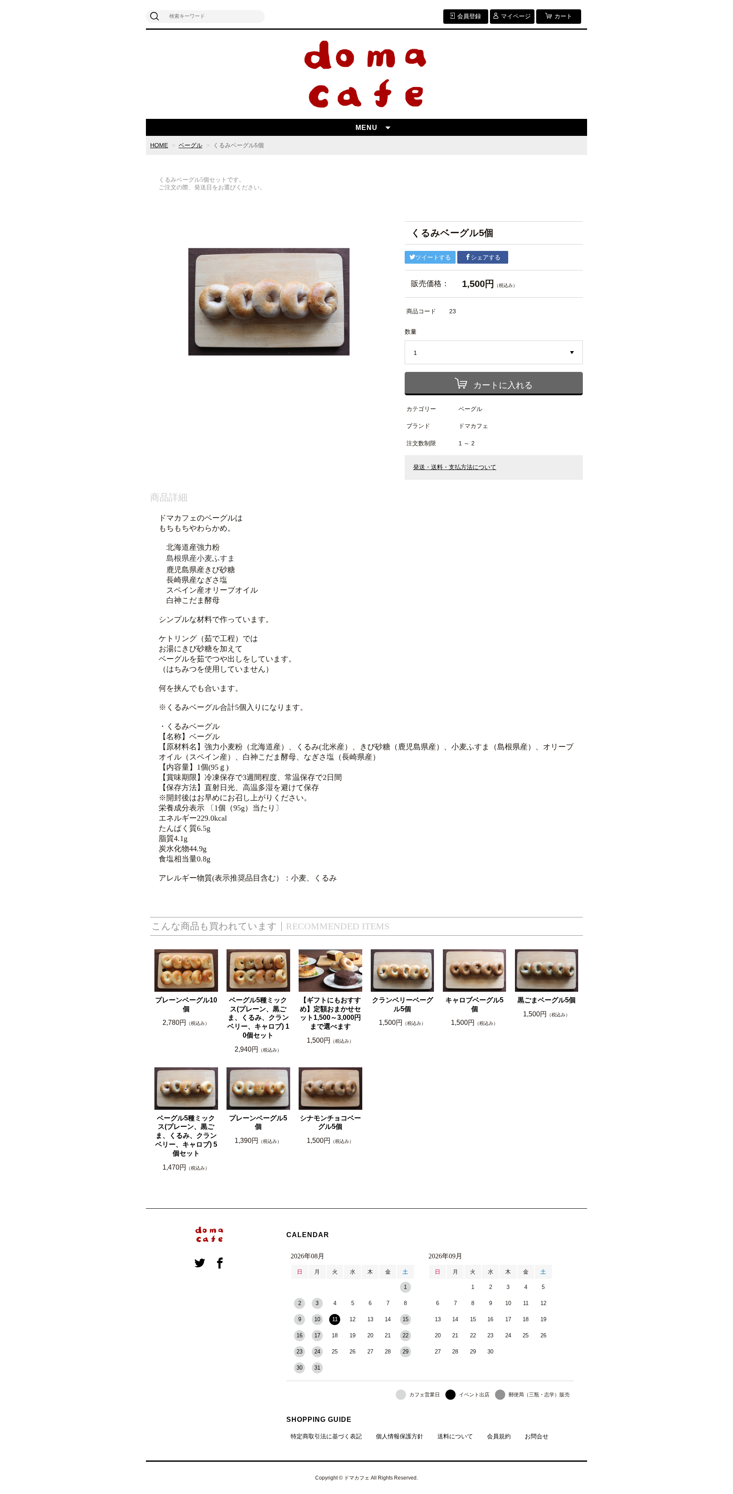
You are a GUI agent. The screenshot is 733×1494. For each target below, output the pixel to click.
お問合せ (536, 1436)
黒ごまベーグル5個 (547, 1000)
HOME (159, 145)
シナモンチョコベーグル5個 (330, 1122)
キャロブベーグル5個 (474, 1004)
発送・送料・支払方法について (454, 467)
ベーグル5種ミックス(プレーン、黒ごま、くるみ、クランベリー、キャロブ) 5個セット (186, 1135)
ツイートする (433, 257)
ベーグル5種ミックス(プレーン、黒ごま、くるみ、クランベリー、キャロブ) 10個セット (258, 1017)
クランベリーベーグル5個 (402, 1004)
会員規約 (499, 1436)
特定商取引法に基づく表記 (326, 1436)
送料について (455, 1436)
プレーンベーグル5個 (258, 1122)
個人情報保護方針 (399, 1436)
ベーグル (190, 145)
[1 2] (493, 353)
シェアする (486, 257)
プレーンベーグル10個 (186, 1004)
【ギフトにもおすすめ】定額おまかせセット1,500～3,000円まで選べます (330, 1013)
